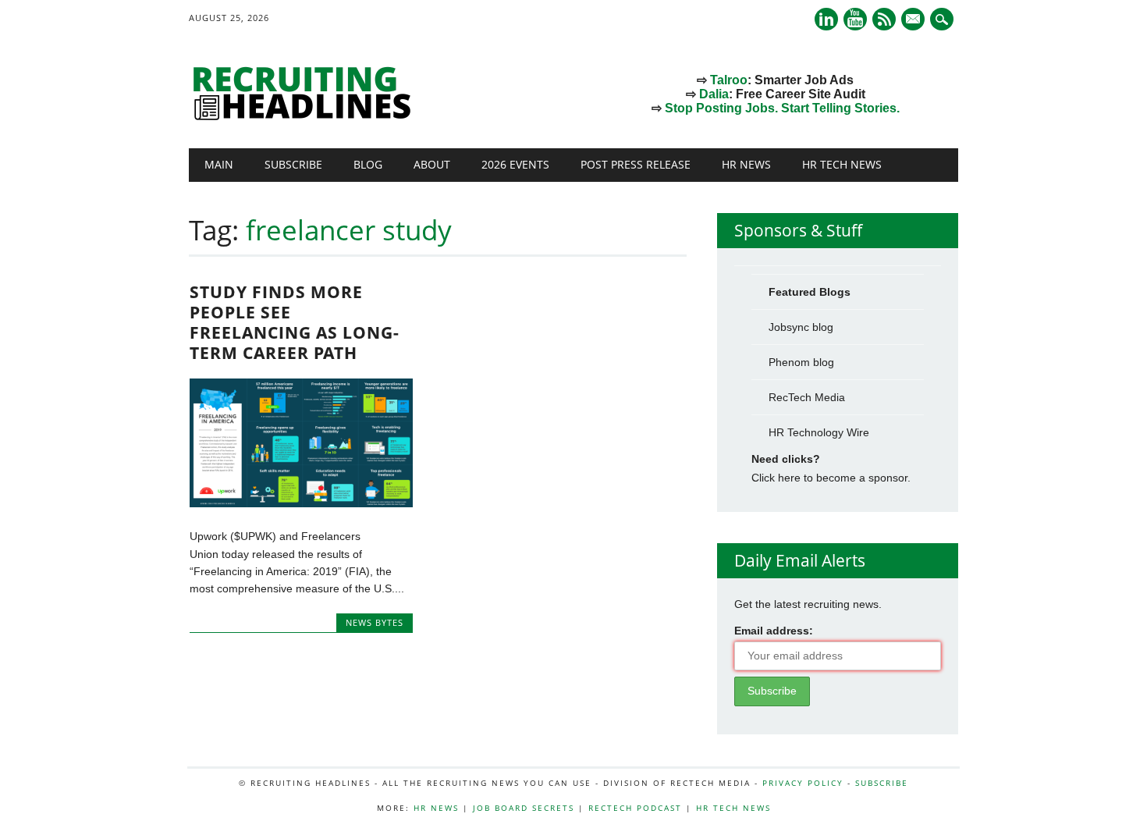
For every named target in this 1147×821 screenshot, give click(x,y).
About (432, 164)
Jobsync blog (801, 327)
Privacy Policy (802, 782)
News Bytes (374, 622)
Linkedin (826, 19)
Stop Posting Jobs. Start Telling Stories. (782, 108)
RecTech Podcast (635, 807)
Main (218, 164)
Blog (367, 164)
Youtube (855, 19)
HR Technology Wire (819, 432)
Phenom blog (801, 362)
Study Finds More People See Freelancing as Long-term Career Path (294, 322)
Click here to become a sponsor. (831, 477)
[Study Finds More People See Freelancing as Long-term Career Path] (301, 503)
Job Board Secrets (523, 807)
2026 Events (515, 164)
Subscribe (293, 164)
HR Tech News (842, 164)
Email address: (773, 630)
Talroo (729, 80)
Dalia (714, 94)
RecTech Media (807, 397)
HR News (746, 164)
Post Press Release (636, 164)
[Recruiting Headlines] (306, 116)
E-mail (914, 20)
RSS (884, 19)
